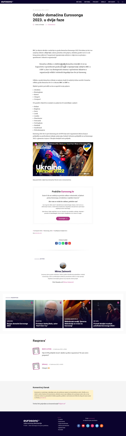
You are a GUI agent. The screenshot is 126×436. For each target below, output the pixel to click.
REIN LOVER (46, 349)
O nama (60, 419)
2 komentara (51, 24)
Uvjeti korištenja (63, 423)
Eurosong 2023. (48, 230)
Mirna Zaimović (68, 282)
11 (118, 302)
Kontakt (60, 429)
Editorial (87, 2)
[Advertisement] (63, 37)
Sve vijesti (111, 2)
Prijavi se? (62, 404)
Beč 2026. (79, 2)
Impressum (61, 421)
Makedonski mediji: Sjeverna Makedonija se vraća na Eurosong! (75, 324)
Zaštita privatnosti (63, 425)
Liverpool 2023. (38, 230)
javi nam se (43, 397)
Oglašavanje (61, 427)
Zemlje (103, 2)
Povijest (95, 2)
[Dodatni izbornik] (122, 2)
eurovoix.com (38, 233)
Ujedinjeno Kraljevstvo (60, 230)
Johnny (45, 364)
